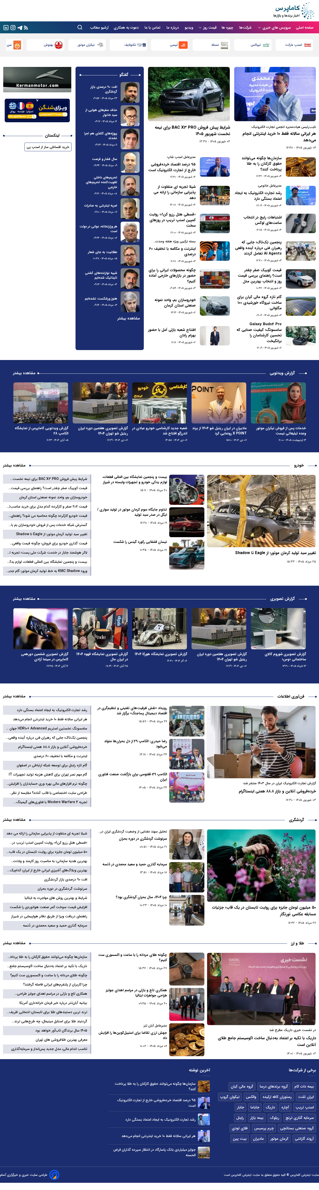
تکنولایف (172, 45)
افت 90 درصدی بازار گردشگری (103, 89)
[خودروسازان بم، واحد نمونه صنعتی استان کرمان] (215, 306)
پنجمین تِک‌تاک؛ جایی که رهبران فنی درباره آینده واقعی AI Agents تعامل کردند (258, 248)
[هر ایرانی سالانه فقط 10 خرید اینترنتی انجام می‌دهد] (275, 94)
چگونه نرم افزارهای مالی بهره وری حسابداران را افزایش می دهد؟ (48, 783)
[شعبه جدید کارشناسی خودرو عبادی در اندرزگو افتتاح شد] (218, 403)
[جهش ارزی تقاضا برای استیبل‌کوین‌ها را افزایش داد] (187, 1039)
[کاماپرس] (293, 10)
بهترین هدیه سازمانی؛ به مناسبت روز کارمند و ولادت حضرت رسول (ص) (50, 861)
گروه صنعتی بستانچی (297, 1128)
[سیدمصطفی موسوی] (130, 92)
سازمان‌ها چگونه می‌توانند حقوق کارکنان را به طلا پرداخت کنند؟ (262, 163)
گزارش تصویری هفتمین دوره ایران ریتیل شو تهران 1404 (162, 431)
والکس (251, 1097)
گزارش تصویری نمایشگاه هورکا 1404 (220, 654)
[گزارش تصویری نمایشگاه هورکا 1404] (218, 628)
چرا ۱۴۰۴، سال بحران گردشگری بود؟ (141, 897)
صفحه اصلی (305, 27)
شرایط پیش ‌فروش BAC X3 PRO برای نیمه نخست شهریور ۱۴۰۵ (192, 130)
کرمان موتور (279, 1139)
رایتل (240, 1118)
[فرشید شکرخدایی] (130, 139)
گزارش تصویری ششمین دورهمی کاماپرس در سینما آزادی (104, 657)
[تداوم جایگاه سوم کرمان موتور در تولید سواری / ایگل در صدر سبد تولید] (187, 522)
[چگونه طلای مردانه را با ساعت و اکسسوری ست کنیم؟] (187, 969)
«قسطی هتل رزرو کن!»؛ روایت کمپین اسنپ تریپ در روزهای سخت (172, 220)
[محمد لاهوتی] (130, 208)
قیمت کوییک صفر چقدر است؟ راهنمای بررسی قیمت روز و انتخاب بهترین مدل (260, 275)
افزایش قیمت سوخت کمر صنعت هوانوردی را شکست (48, 907)
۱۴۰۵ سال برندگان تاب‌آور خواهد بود (61, 1030)
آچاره (285, 1107)
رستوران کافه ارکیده (277, 1097)
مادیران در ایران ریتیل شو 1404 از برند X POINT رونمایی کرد (278, 431)
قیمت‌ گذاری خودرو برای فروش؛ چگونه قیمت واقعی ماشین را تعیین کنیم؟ (49, 543)
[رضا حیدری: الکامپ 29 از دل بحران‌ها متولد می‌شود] (187, 754)
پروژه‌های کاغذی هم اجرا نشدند (100, 136)
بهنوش (90, 45)
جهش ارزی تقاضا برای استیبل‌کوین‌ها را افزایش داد (132, 1035)
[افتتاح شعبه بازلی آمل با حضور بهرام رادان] (215, 336)
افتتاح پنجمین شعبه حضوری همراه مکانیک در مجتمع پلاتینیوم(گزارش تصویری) (43, 659)
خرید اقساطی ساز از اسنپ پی (48, 147)
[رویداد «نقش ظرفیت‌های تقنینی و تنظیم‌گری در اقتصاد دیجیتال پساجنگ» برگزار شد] (187, 721)
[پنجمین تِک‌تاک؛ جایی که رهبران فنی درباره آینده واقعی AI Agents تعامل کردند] (301, 251)
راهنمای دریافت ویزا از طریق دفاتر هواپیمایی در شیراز (49, 916)
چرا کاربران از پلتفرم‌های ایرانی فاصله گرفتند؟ (55, 984)
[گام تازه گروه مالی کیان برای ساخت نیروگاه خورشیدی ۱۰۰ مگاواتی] (301, 306)
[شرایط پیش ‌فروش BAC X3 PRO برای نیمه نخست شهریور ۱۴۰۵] (189, 94)
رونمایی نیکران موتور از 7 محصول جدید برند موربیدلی (43, 431)
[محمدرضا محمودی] (130, 278)
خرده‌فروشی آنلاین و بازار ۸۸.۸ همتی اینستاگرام (277, 791)
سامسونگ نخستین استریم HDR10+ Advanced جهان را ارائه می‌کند (46, 728)
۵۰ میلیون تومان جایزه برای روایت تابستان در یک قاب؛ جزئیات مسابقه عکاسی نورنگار (264, 910)
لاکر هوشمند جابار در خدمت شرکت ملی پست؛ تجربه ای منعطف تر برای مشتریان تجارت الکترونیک (47, 552)
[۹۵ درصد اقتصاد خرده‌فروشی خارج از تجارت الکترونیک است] (215, 167)
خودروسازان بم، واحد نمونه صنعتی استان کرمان (175, 303)
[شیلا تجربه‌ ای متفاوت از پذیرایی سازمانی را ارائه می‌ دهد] (215, 196)
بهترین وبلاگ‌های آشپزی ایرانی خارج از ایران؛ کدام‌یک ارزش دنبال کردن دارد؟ (48, 870)
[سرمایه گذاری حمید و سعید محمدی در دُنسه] (187, 877)
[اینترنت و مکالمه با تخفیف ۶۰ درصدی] (215, 251)
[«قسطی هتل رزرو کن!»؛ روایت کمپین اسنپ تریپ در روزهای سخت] (215, 223)
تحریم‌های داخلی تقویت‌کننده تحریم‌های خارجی (101, 182)
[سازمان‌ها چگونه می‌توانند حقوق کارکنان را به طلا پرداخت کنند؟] (301, 167)
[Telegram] (20, 27)
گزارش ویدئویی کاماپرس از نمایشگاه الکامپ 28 (101, 431)
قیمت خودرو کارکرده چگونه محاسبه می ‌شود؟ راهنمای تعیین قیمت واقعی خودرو (49, 515)
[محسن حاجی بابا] (130, 232)
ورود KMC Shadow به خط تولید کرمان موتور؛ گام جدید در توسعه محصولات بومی (46, 571)
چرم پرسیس (264, 1128)
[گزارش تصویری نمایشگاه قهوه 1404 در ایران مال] (159, 628)
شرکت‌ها (245, 27)
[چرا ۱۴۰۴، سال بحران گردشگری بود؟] (187, 910)
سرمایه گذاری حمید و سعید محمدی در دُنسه (134, 864)
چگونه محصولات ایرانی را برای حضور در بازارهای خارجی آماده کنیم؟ (172, 275)
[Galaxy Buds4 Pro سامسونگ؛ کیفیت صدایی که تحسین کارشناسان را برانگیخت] (301, 336)
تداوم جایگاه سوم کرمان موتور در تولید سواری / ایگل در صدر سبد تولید (132, 512)
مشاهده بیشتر (128, 318)
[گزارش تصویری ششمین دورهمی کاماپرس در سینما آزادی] (100, 628)
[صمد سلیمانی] (130, 115)
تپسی (215, 45)
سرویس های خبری (276, 27)
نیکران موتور (127, 45)
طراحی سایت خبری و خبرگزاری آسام (23, 1175)
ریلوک (274, 1118)
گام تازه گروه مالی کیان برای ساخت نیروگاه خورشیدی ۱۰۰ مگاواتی (259, 302)
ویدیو (189, 27)
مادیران (258, 1139)
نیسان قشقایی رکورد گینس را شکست (140, 542)
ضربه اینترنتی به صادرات (100, 205)
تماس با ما (153, 27)
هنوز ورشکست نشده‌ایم (101, 298)
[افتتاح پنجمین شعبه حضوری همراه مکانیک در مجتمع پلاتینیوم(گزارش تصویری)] (40, 628)
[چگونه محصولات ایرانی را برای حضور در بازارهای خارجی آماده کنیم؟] (215, 279)
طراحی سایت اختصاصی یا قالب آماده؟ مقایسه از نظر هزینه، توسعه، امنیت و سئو (49, 793)
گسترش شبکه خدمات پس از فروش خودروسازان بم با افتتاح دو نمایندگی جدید (49, 525)
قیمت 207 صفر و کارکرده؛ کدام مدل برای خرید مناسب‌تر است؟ (47, 506)
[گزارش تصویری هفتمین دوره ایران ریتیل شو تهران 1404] (159, 403)
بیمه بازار (256, 1118)
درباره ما (173, 27)
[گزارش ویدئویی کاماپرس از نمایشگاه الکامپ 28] (100, 403)
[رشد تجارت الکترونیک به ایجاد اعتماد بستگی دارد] (301, 196)
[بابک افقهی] (130, 301)
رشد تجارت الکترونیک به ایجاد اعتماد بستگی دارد (258, 196)
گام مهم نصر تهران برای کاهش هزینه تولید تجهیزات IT (48, 774)
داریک (270, 1107)
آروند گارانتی (304, 1139)
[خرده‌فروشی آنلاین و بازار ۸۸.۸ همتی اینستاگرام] (261, 742)
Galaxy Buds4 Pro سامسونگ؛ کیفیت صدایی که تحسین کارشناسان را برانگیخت (259, 332)
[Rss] (26, 27)
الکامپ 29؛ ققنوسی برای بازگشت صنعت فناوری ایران (132, 777)
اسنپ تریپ (305, 1107)
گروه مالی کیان (242, 1086)
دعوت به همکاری (127, 27)
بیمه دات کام (304, 1086)
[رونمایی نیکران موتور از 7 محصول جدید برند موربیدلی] (40, 403)
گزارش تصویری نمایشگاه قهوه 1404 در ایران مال (161, 657)
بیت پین (239, 1139)
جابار (240, 1107)
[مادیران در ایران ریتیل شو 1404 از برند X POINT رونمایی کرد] (278, 403)
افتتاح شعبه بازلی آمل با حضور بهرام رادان (172, 332)
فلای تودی (240, 1128)
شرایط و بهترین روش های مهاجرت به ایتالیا (56, 898)
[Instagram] (13, 27)
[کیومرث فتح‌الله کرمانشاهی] (130, 185)
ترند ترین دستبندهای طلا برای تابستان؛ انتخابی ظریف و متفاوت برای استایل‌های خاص (46, 1012)
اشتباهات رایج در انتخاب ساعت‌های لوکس (262, 220)
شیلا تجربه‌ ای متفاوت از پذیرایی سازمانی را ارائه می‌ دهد (175, 192)
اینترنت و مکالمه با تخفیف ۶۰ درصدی (172, 251)
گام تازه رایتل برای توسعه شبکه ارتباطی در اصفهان (52, 765)
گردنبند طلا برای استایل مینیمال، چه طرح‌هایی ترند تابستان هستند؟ (50, 1021)
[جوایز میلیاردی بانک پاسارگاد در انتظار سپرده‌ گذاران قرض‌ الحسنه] (204, 1152)
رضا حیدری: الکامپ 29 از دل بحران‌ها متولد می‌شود (135, 744)
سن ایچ (48, 45)
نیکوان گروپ (229, 1097)
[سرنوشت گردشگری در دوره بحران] (187, 844)
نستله (257, 45)
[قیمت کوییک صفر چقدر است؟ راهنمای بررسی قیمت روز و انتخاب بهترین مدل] (301, 279)
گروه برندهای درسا (274, 1086)
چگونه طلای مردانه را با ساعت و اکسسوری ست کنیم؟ (132, 957)
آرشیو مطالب (99, 27)
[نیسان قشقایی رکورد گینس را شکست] (187, 554)
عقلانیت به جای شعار (102, 252)
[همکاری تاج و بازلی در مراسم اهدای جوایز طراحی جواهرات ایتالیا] (187, 1004)
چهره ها (228, 27)
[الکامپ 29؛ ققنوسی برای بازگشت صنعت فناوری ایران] (187, 787)
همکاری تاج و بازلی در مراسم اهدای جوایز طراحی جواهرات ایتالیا (136, 993)
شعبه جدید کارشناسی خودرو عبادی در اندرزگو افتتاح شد (219, 431)
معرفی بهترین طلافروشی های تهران (61, 1039)
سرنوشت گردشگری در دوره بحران (143, 838)
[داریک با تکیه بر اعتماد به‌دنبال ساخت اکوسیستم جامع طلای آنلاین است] (261, 989)
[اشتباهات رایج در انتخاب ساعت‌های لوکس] (301, 223)
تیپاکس (297, 45)
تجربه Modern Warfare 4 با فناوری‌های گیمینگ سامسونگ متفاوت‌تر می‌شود (51, 802)
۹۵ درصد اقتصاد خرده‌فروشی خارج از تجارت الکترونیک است (172, 167)
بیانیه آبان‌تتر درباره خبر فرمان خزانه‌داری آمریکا (53, 1003)
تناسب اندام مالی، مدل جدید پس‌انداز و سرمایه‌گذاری (49, 1049)
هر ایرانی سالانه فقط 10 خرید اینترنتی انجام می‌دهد (279, 137)
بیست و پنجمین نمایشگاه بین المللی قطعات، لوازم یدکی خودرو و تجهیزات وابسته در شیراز (134, 479)
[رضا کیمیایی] (130, 255)
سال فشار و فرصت (104, 159)
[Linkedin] (6, 27)
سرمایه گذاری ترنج (300, 1118)
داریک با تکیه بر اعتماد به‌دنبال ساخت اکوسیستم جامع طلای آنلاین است (267, 1041)
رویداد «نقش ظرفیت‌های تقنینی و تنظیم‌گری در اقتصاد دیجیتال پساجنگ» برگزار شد (132, 711)
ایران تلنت (306, 1097)
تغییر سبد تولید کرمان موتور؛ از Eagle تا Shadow (275, 553)
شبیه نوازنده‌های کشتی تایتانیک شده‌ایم (101, 275)
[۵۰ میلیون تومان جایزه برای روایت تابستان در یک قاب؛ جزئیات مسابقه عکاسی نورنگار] (261, 865)
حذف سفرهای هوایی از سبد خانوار (101, 112)
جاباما (254, 1107)
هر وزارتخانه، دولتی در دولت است (98, 229)
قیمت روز (210, 27)
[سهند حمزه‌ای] (130, 162)
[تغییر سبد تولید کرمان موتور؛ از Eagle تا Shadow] (261, 511)
